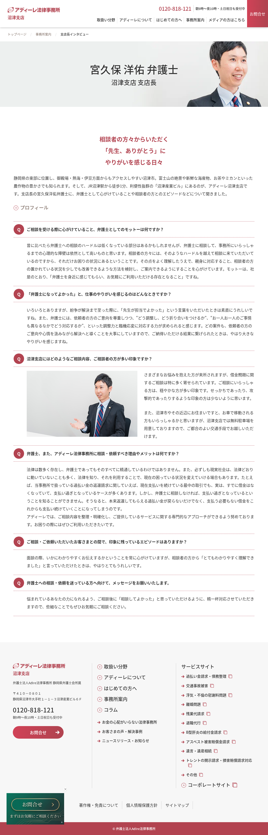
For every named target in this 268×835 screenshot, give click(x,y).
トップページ (17, 34)
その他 (191, 774)
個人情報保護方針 (142, 805)
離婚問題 (193, 704)
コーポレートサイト (209, 785)
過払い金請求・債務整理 (206, 676)
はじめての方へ (120, 688)
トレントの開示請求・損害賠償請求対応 (219, 760)
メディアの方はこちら (227, 20)
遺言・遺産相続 (199, 750)
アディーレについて (125, 677)
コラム (111, 709)
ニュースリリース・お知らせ (125, 740)
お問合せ (257, 13)
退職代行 (193, 722)
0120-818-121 (175, 8)
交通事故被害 (197, 685)
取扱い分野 (115, 666)
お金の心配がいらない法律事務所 (129, 722)
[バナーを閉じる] (65, 789)
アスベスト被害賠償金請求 (208, 741)
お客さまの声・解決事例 (122, 731)
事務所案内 (43, 34)
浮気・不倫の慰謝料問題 (206, 695)
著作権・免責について (98, 805)
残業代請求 (195, 713)
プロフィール (34, 207)
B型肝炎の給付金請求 (203, 732)
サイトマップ (177, 805)
